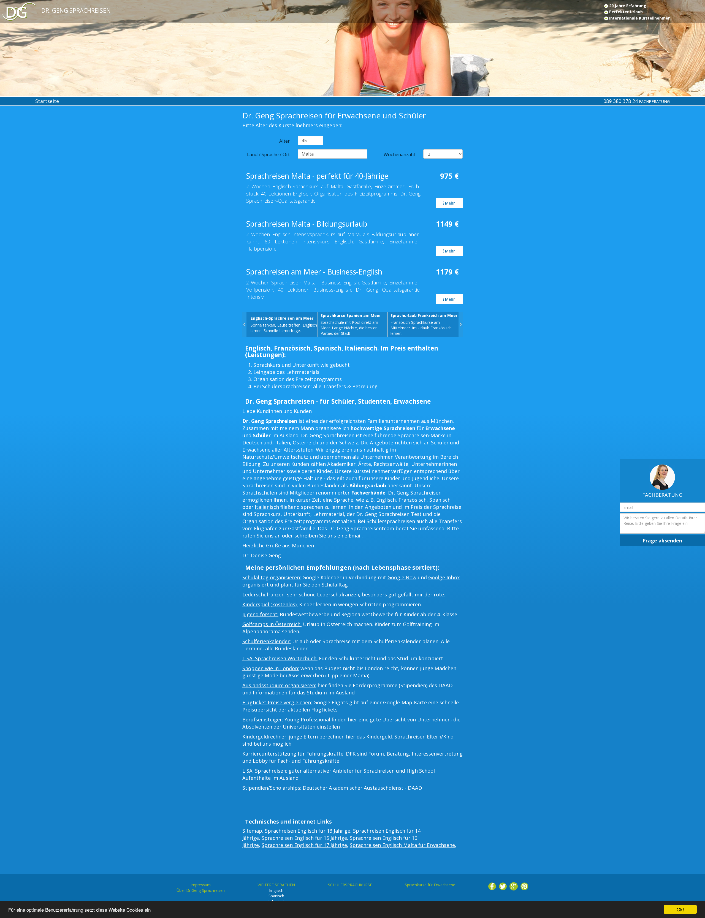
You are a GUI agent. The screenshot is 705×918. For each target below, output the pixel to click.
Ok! (680, 909)
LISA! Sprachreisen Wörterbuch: (280, 658)
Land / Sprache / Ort (268, 154)
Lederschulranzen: (264, 594)
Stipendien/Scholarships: (271, 787)
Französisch (412, 499)
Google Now (401, 577)
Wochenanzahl (399, 154)
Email (355, 535)
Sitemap (252, 830)
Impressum (201, 884)
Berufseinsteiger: (262, 719)
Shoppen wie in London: (270, 668)
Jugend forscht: (260, 614)
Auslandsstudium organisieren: (279, 685)
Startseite (47, 101)
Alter (284, 141)
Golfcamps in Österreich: (272, 624)
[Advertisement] (58, 157)
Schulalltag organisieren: (271, 577)
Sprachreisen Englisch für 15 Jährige (304, 838)
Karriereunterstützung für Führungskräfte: (293, 753)
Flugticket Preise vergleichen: (277, 702)
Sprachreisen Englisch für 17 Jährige (304, 845)
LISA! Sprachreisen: (264, 770)
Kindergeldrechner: (265, 736)
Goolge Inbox (444, 577)
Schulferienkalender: (266, 641)
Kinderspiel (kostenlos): (270, 604)
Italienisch (267, 507)
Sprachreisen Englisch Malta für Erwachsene (402, 845)
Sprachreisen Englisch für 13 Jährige (307, 830)
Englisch (386, 499)
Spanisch (440, 499)
